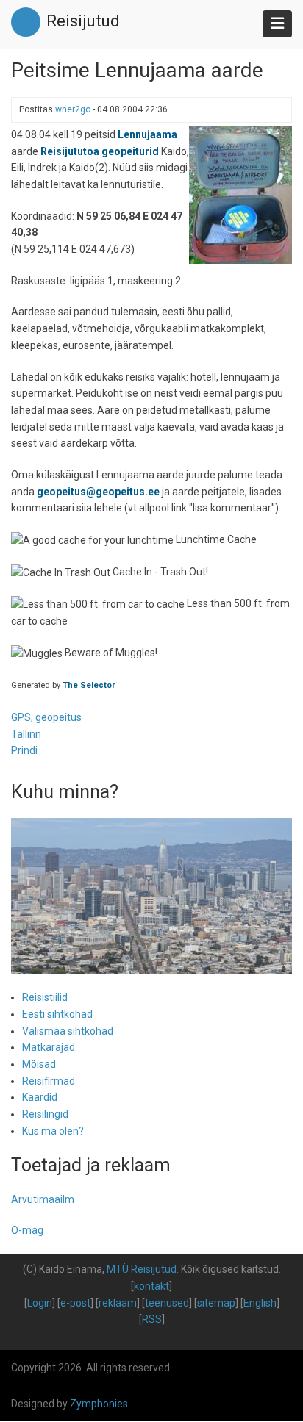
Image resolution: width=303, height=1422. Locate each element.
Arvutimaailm (42, 1199)
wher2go (72, 109)
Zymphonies (99, 1404)
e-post (75, 1303)
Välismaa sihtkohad (67, 1031)
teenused (167, 1303)
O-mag (27, 1230)
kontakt (151, 1286)
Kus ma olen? (53, 1131)
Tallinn (26, 734)
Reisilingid (45, 1114)
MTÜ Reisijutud (142, 1269)
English (260, 1303)
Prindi (24, 750)
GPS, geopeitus (46, 717)
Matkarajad (48, 1047)
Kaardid (39, 1097)
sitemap (216, 1303)
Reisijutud (83, 21)
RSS (152, 1319)
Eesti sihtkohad (57, 1014)
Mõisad (39, 1064)
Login (39, 1303)
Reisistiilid (45, 997)
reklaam (118, 1303)
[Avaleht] (25, 21)
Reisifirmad (48, 1081)
